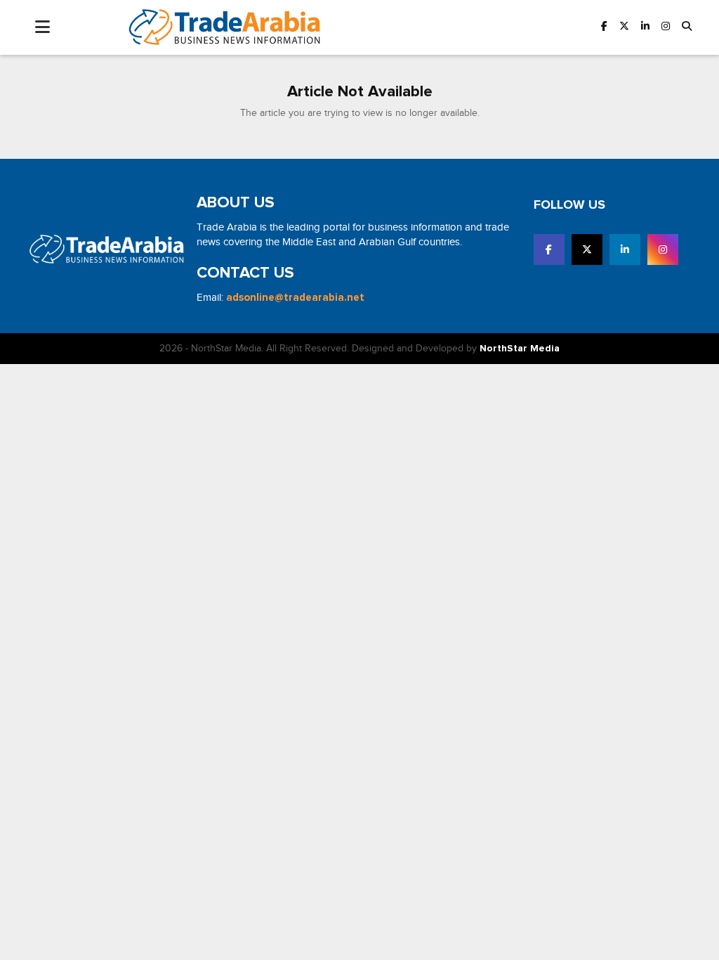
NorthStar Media (520, 348)
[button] (687, 27)
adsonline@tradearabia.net (295, 297)
